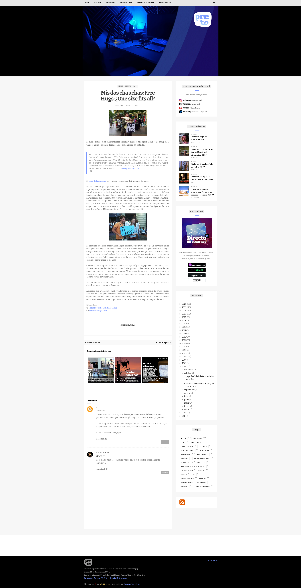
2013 (184, 343)
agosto (187, 393)
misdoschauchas (127, 86)
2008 (184, 360)
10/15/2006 (100, 411)
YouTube (104, 578)
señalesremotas (202, 454)
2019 (184, 324)
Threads (97, 578)
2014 (184, 340)
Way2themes (105, 584)
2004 (184, 416)
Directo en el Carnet (145, 3)
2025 (184, 307)
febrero (187, 406)
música (183, 442)
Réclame (97, 3)
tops (193, 474)
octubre (187, 373)
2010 (184, 353)
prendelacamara (186, 482)
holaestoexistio (186, 462)
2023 (184, 314)
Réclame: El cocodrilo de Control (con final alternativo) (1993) (202, 152)
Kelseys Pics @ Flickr (98, 311)
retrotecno (204, 450)
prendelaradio (185, 454)
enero (186, 409)
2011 (184, 350)
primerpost (184, 486)
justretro (201, 470)
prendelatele (197, 438)
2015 (184, 337)
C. (97, 407)
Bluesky (113, 578)
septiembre (189, 390)
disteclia (183, 474)
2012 (184, 347)
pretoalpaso (196, 442)
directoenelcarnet (187, 450)
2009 (184, 357)
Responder (165, 442)
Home (87, 3)
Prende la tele (165, 3)
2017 (184, 330)
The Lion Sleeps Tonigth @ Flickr (103, 308)
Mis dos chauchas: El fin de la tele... (155, 379)
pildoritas (202, 478)
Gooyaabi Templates (132, 584)
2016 (184, 333)
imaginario (184, 458)
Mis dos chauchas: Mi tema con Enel (126, 379)
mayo (186, 403)
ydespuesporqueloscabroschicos (192, 466)
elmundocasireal (186, 470)
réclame (183, 438)
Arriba (211, 560)
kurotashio (102, 453)
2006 (184, 366)
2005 (184, 413)
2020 (184, 320)
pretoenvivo (201, 482)
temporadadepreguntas (201, 486)
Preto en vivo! (126, 3)
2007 (184, 363)
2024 (184, 310)
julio (186, 396)
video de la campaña (97, 181)
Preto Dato (110, 3)
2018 (184, 327)
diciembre (188, 370)
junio (186, 400)
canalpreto (203, 446)
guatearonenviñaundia (202, 458)
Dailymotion (122, 578)
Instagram (88, 578)
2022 (184, 317)
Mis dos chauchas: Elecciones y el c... (99, 379)
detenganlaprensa (187, 478)
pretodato (201, 462)
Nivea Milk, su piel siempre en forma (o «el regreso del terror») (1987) (202, 192)
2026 (184, 304)
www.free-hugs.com (130, 168)
